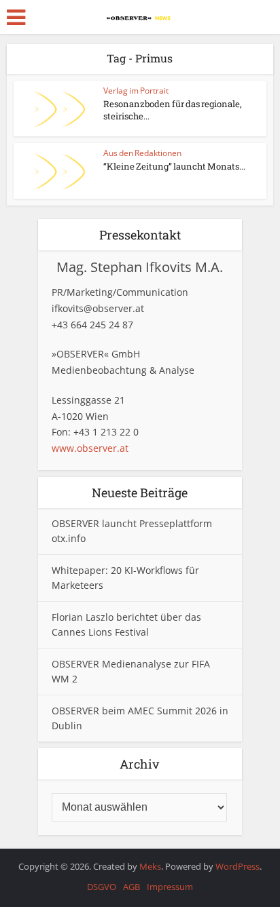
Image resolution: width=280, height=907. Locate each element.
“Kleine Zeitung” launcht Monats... (174, 166)
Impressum (170, 887)
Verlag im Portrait (136, 90)
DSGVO (101, 887)
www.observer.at (90, 448)
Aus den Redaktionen (142, 153)
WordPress (237, 866)
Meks (150, 866)
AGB (131, 887)
